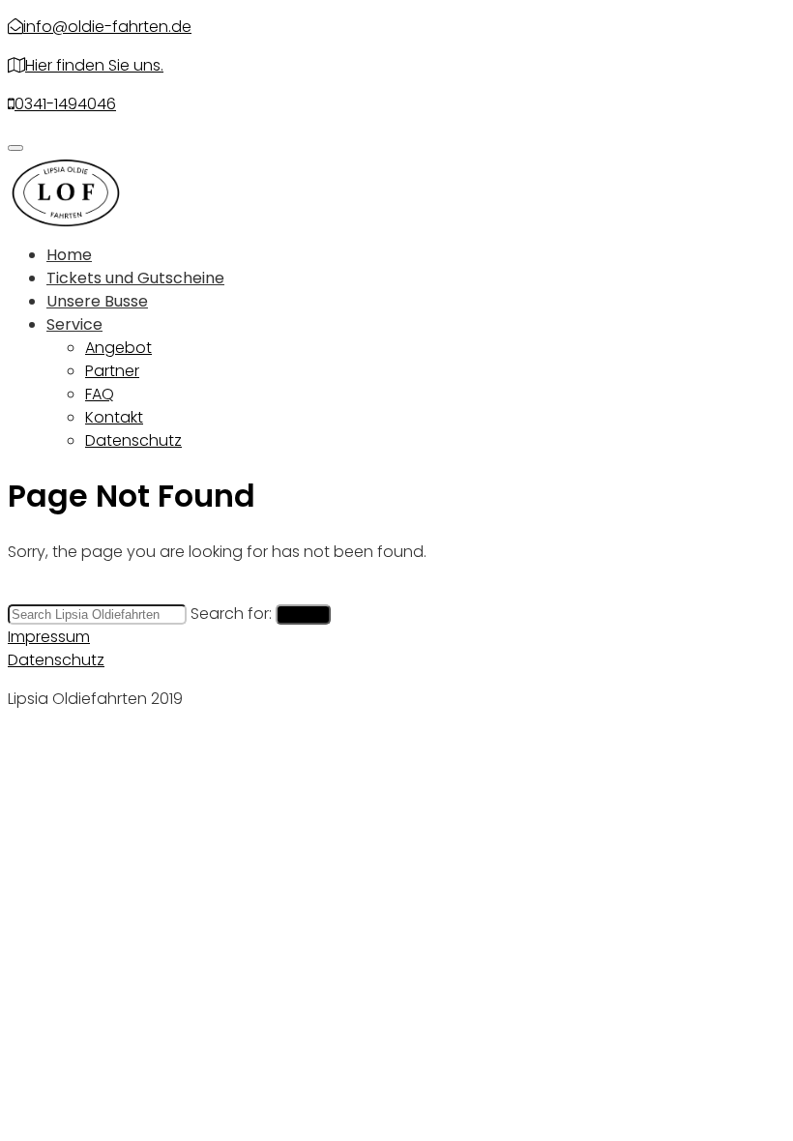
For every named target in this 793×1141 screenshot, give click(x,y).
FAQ (99, 394)
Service (74, 324)
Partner (112, 371)
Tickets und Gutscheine (135, 278)
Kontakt (114, 417)
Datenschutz (133, 440)
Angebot (118, 347)
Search (303, 614)
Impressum (49, 637)
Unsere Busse (97, 301)
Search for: (231, 613)
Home (69, 255)
